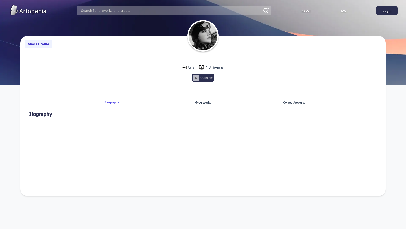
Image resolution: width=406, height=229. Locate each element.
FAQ (343, 10)
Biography (111, 102)
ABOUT (306, 10)
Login (387, 11)
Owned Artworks (294, 102)
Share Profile (38, 44)
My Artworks (203, 102)
